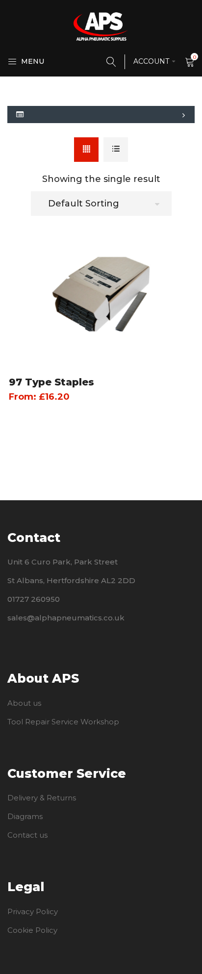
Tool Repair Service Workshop (63, 721)
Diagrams (25, 816)
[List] (115, 149)
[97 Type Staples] (101, 294)
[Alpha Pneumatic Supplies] (101, 26)
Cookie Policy (32, 930)
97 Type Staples (51, 382)
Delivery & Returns (41, 797)
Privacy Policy (32, 911)
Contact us (27, 835)
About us (24, 703)
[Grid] (86, 149)
